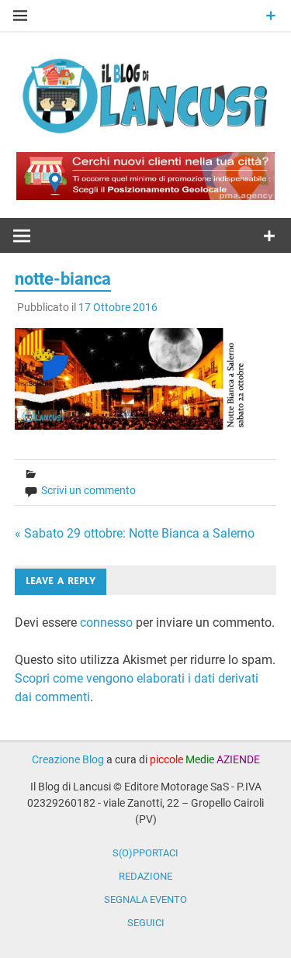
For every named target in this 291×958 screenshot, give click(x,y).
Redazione (145, 876)
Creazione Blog (68, 759)
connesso (106, 622)
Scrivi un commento (88, 490)
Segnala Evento (145, 899)
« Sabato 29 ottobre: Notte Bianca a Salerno (135, 533)
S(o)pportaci (145, 853)
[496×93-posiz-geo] (145, 195)
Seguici (146, 923)
